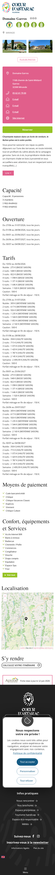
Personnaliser (27, 771)
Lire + (8, 173)
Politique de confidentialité (27, 753)
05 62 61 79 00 (19, 93)
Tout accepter (27, 762)
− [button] (5, 600)
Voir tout (11, 575)
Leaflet (22, 648)
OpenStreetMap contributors (43, 648)
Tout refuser (26, 780)
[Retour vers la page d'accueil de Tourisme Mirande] (18, 7)
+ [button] (5, 596)
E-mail (15, 99)
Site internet (18, 118)
